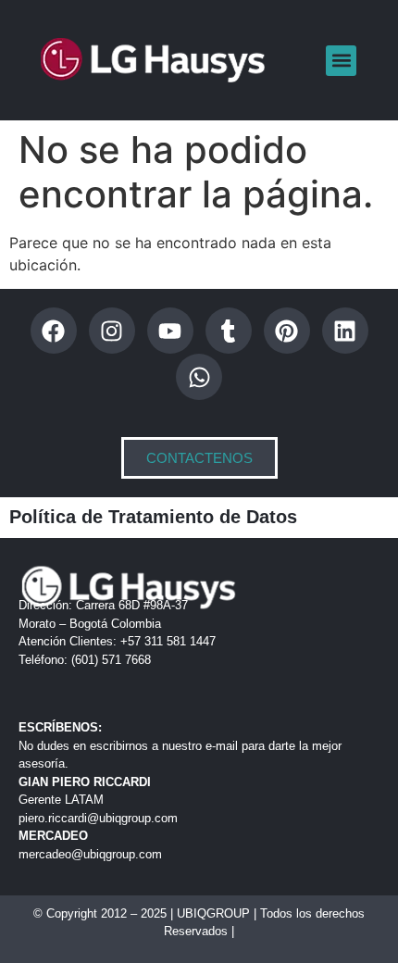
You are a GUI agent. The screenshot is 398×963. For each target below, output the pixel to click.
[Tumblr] (228, 330)
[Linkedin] (345, 330)
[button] (341, 60)
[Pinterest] (287, 330)
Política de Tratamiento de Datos (153, 517)
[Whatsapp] (199, 377)
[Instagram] (112, 330)
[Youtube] (170, 330)
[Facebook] (54, 330)
